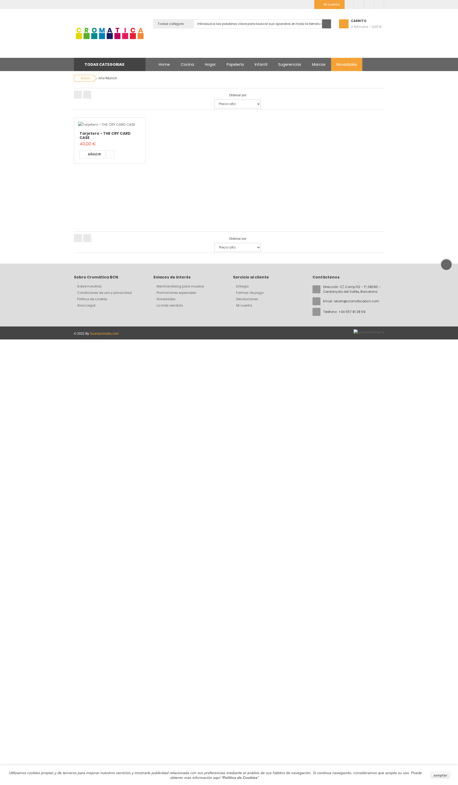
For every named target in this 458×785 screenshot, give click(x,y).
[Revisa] (369, 4)
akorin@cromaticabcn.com (356, 301)
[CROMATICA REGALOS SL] (110, 33)
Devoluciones (247, 299)
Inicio (85, 78)
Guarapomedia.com (104, 333)
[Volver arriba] (446, 264)
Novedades (346, 64)
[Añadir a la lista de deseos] (110, 154)
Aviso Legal (86, 305)
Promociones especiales (176, 292)
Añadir (94, 154)
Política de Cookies (240, 777)
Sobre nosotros (89, 286)
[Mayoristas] (349, 4)
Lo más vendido (170, 305)
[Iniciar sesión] (379, 4)
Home (164, 64)
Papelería (235, 64)
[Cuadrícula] (78, 95)
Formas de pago (249, 292)
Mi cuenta (244, 305)
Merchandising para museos (180, 286)
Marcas (318, 64)
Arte (101, 78)
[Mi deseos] (359, 4)
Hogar (210, 64)
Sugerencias (289, 64)
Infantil (261, 64)
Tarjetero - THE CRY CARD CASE (105, 135)
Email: (351, 301)
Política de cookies (92, 299)
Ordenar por (237, 95)
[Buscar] (326, 23)
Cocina (187, 64)
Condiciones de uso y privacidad (104, 292)
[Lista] (87, 95)
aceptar (440, 775)
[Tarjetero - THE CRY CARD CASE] (106, 124)
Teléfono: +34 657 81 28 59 (344, 311)
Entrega (242, 286)
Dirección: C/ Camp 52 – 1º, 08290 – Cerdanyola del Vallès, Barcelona (352, 289)
